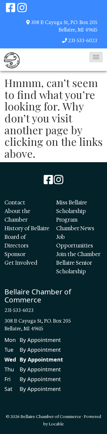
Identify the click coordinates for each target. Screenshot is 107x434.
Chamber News (75, 228)
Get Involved (20, 262)
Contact (14, 202)
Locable (56, 424)
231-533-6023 (82, 40)
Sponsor (15, 254)
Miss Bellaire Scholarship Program (71, 211)
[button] (96, 57)
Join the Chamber (78, 254)
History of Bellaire (26, 228)
